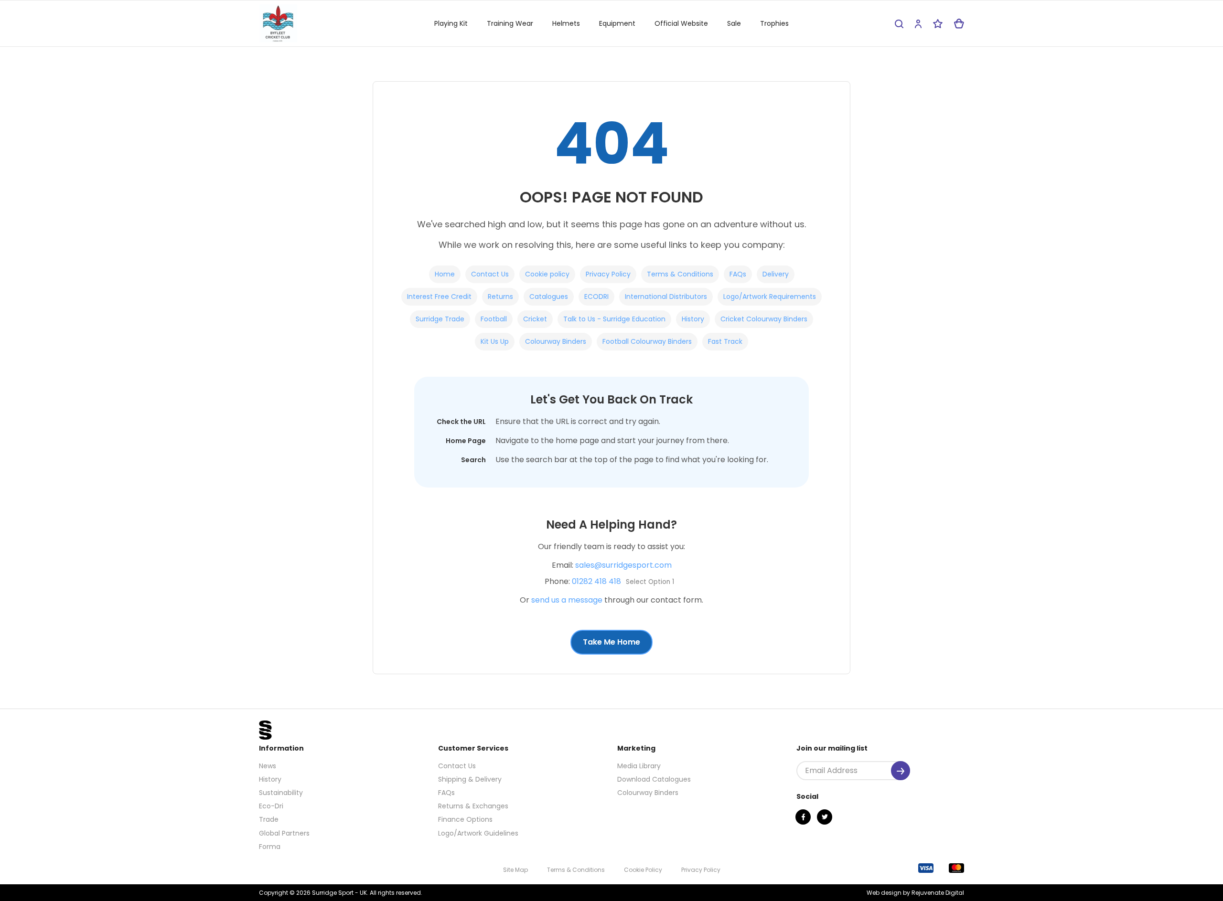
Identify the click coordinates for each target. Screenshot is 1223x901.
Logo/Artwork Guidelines (478, 833)
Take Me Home (611, 641)
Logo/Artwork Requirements (769, 296)
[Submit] (900, 770)
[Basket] (959, 24)
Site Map (515, 870)
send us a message (566, 599)
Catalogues (548, 296)
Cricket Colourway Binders (763, 319)
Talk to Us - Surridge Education (614, 319)
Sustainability (281, 792)
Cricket (535, 319)
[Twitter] (824, 817)
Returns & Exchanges (473, 806)
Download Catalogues (654, 779)
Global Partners (284, 833)
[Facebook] (803, 817)
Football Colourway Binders (647, 341)
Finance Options (465, 819)
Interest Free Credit (439, 296)
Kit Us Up (495, 341)
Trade (269, 819)
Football (494, 319)
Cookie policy (547, 274)
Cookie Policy (643, 870)
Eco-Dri (271, 806)
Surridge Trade (440, 319)
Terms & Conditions (680, 274)
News (267, 766)
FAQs (738, 274)
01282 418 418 (596, 581)
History (693, 319)
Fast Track (725, 341)
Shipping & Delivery (470, 779)
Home (445, 274)
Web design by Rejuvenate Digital (915, 893)
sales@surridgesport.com (623, 565)
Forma (269, 846)
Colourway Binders (555, 341)
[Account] (918, 24)
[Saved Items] (937, 24)
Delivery (775, 274)
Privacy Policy (608, 274)
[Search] (899, 24)
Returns (500, 296)
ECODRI (596, 296)
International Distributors (666, 296)
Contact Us (490, 274)
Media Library (639, 766)
